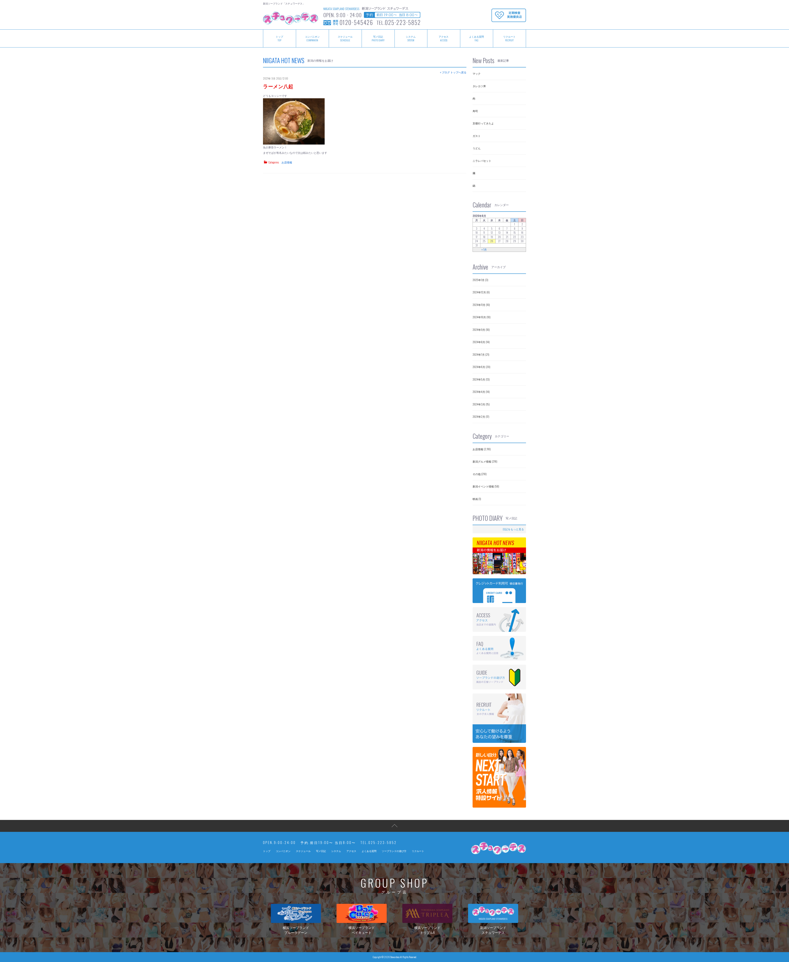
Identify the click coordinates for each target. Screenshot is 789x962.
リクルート (509, 38)
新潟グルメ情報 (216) (485, 461)
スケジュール (345, 38)
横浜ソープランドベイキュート (361, 930)
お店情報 (286, 162)
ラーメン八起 (278, 86)
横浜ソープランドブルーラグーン (296, 930)
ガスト (477, 136)
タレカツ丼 (479, 86)
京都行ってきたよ (483, 123)
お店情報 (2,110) (482, 449)
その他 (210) (480, 474)
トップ (279, 38)
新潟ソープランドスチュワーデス (493, 930)
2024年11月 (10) (481, 305)
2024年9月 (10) (481, 330)
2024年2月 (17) (481, 416)
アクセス (444, 38)
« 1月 (484, 249)
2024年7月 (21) (481, 354)
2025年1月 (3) (480, 280)
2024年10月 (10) (481, 317)
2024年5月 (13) (481, 379)
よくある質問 (476, 38)
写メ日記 (378, 38)
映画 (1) (477, 499)
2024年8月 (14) (481, 342)
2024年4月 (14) (481, 392)
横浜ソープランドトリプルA (427, 930)
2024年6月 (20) (481, 367)
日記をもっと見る (513, 529)
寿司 (475, 111)
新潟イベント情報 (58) (486, 486)
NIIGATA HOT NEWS (283, 60)
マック (477, 73)
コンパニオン (312, 38)
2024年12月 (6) (481, 292)
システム (411, 38)
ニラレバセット (482, 161)
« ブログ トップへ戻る (453, 72)
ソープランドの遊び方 (394, 851)
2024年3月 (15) (481, 404)
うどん (477, 148)
